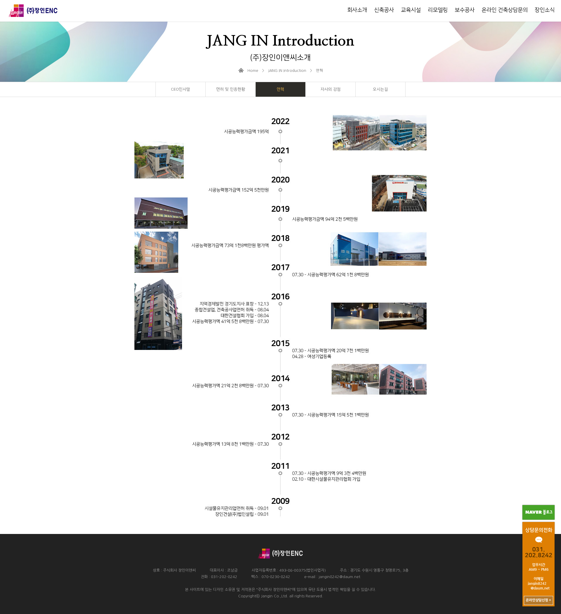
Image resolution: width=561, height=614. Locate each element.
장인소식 (545, 10)
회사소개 (357, 10)
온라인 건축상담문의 (505, 10)
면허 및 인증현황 (230, 89)
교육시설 (411, 10)
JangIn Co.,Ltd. (274, 596)
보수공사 (465, 10)
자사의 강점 (331, 89)
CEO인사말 (180, 89)
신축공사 (384, 10)
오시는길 (380, 89)
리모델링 (438, 10)
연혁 (280, 89)
